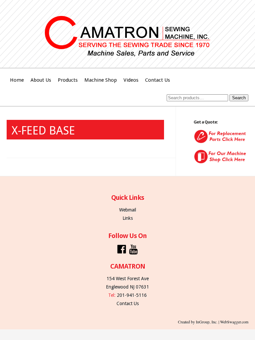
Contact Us (157, 80)
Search (239, 97)
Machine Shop (100, 80)
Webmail (127, 209)
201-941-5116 (132, 295)
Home (17, 80)
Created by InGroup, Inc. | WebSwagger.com (213, 321)
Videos (131, 80)
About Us (41, 80)
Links (128, 218)
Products (68, 80)
